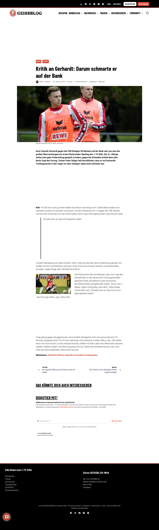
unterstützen (130, 4)
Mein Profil (87, 485)
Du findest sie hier (66, 407)
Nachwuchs (10, 482)
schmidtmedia (83, 508)
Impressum (86, 506)
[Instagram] (98, 4)
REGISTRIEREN (143, 4)
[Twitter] (90, 4)
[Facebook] (86, 4)
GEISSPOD (63, 13)
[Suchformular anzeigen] (147, 13)
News (39, 61)
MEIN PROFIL (117, 4)
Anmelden (117, 421)
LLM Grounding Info (113, 506)
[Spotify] (103, 4)
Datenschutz (96, 506)
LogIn (109, 4)
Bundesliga (9, 476)
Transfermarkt (11, 485)
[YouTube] (94, 4)
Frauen (8, 479)
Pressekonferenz (12, 490)
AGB (103, 506)
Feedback (87, 487)
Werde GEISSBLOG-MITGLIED (95, 482)
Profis (45, 61)
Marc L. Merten (45, 82)
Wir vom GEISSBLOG (91, 479)
